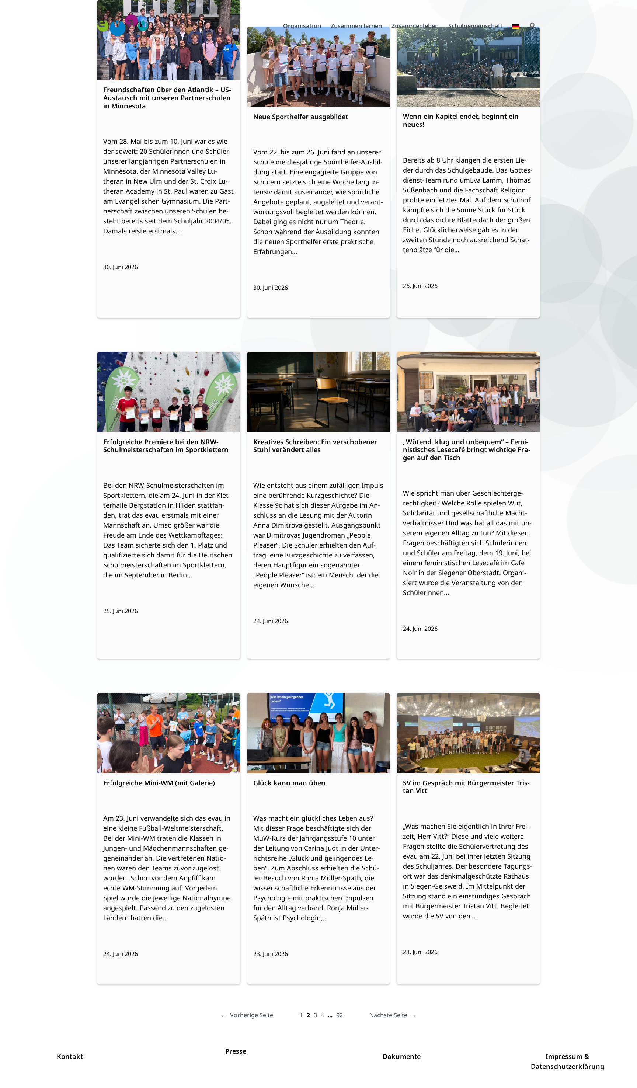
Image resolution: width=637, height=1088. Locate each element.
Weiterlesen (127, 119)
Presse (235, 1051)
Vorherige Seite (247, 1015)
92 (339, 1015)
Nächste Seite (393, 1015)
